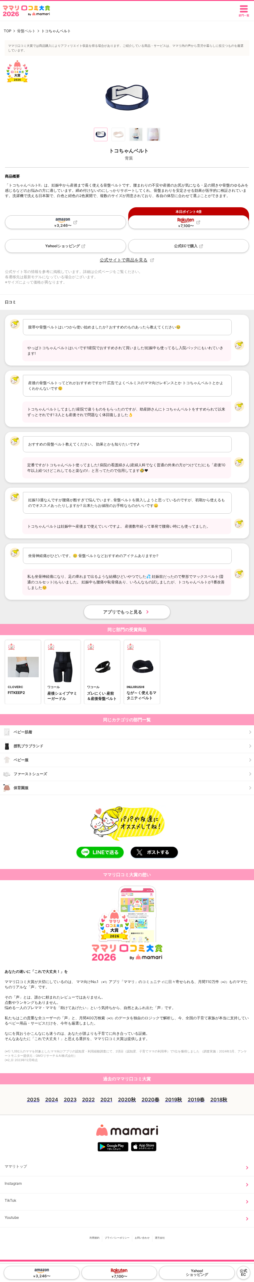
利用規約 (94, 1237)
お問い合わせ (142, 1237)
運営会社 (160, 1237)
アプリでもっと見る (122, 611)
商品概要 (12, 176)
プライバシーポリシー (117, 1237)
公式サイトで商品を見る (123, 260)
